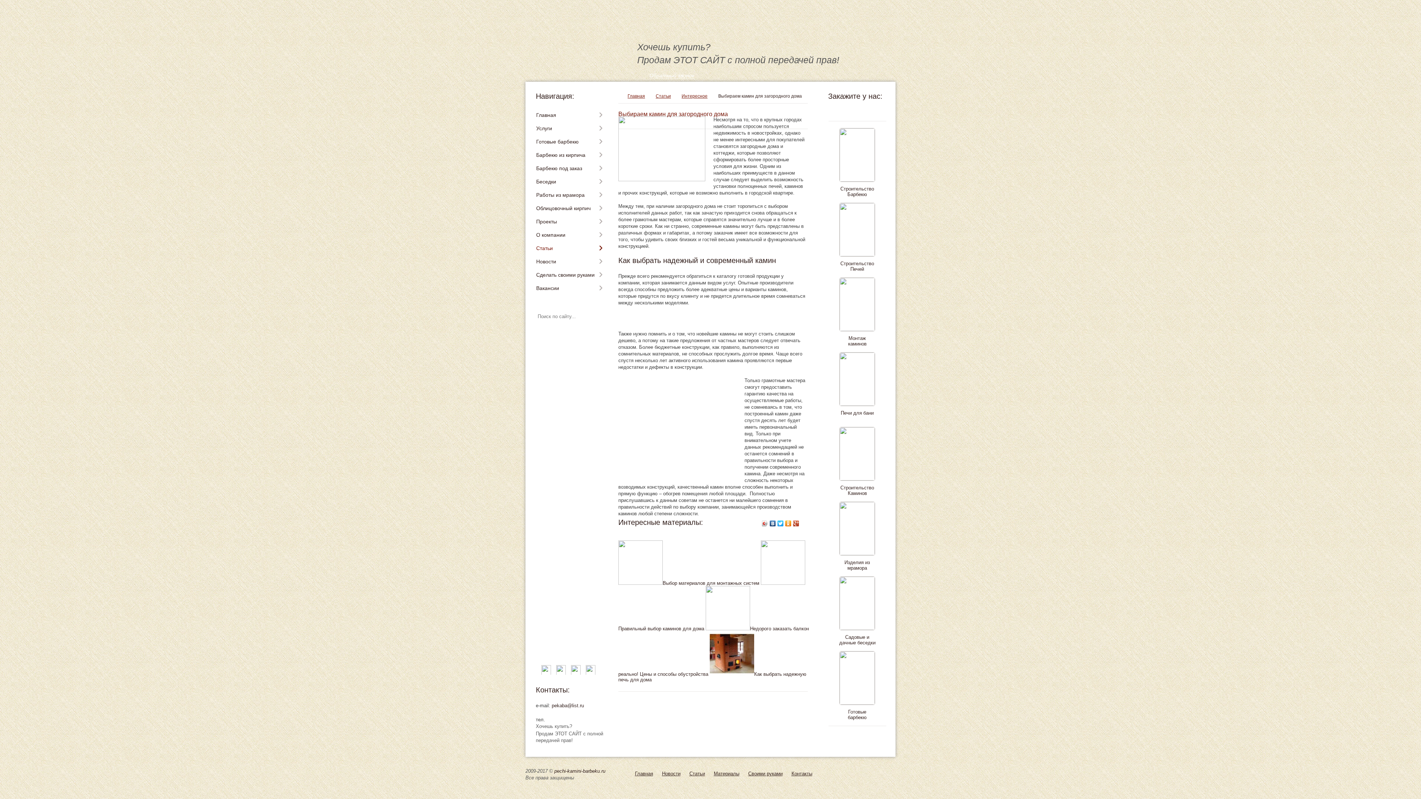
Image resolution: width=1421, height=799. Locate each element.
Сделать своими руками (565, 275)
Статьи (544, 248)
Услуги (544, 128)
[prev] (855, 110)
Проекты (546, 222)
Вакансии (547, 288)
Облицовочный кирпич (563, 208)
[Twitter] (781, 523)
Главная (546, 115)
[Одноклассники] (788, 523)
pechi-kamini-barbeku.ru (579, 771)
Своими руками (765, 773)
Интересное (695, 96)
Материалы (726, 773)
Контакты (802, 773)
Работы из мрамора (560, 195)
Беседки (546, 182)
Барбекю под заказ (559, 168)
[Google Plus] (796, 523)
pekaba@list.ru (568, 705)
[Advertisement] (705, 318)
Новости (546, 261)
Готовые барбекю (557, 142)
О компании (550, 235)
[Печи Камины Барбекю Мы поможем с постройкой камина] (640, 26)
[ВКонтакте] (773, 523)
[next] (855, 737)
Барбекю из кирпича (560, 155)
